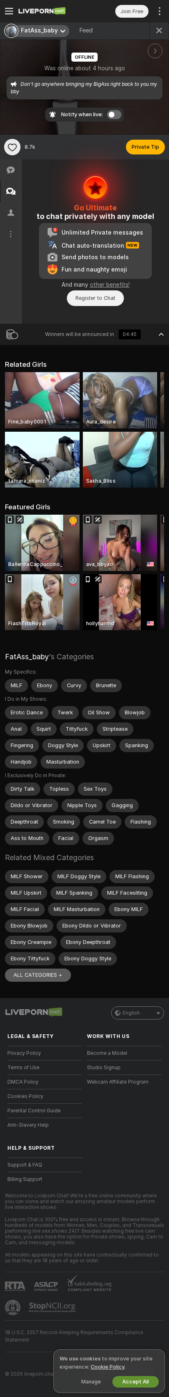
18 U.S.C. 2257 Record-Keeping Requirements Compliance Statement (74, 1336)
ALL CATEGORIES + (38, 975)
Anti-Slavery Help (28, 1125)
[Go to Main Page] (51, 11)
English (131, 1013)
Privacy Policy (24, 1053)
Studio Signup (104, 1067)
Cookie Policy (107, 1367)
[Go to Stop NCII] (53, 1307)
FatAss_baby (27, 656)
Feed (86, 30)
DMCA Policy (23, 1082)
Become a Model (107, 1053)
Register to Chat (95, 298)
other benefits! (110, 284)
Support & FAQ (24, 1165)
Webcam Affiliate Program (117, 1082)
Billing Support (24, 1179)
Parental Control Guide (34, 1111)
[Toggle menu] (9, 11)
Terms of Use (23, 1067)
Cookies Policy (25, 1096)
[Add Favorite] (12, 147)
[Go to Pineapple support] (13, 1307)
